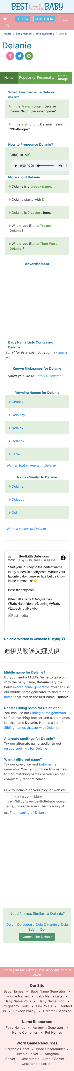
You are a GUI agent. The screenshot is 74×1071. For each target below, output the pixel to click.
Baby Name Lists (49, 996)
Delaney (18, 441)
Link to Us (44, 1006)
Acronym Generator (48, 1027)
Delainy (17, 428)
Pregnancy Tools (16, 1006)
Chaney (17, 402)
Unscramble (30, 1059)
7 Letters (35, 212)
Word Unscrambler (50, 1049)
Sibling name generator (48, 713)
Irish (24, 124)
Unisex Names (45, 33)
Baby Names (24, 33)
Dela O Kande (46, 924)
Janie (16, 454)
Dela (9, 924)
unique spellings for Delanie (25, 748)
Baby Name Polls (18, 1001)
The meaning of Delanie (28, 812)
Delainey (18, 415)
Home (8, 33)
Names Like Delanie (37, 937)
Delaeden (19, 499)
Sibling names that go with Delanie (31, 727)
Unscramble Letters (37, 1064)
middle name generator (31, 687)
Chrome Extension (57, 1011)
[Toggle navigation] (65, 19)
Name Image (63, 77)
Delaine (17, 486)
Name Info (9, 79)
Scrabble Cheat (17, 1049)
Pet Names (53, 1032)
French (27, 106)
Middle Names (18, 996)
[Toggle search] (7, 26)
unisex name (41, 186)
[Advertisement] (37, 303)
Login (22, 19)
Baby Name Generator (48, 991)
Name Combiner (24, 1032)
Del (14, 512)
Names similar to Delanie (26, 529)
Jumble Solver (27, 1054)
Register (42, 19)
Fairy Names (15, 1027)
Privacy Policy (24, 1011)
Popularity (27, 77)
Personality (45, 77)
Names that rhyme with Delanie (31, 465)
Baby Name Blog (52, 1001)
